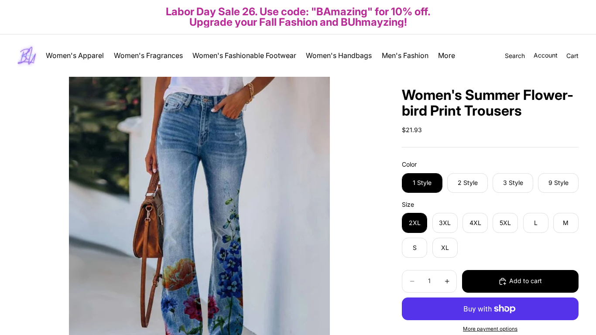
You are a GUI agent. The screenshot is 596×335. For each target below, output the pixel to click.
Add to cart (525, 280)
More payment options (490, 329)
